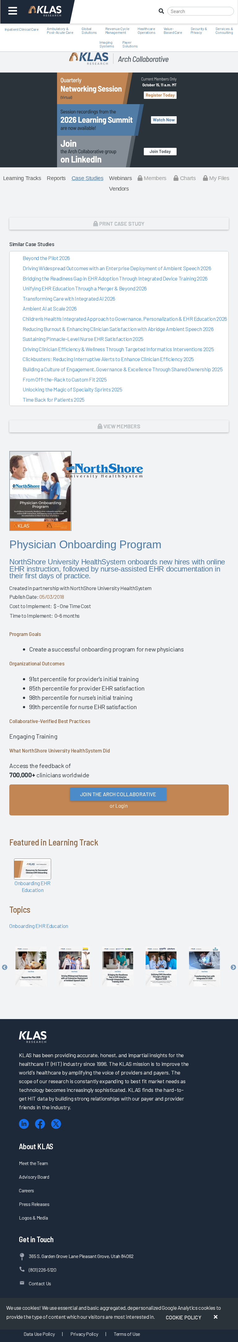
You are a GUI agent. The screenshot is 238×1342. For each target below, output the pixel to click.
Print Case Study (121, 223)
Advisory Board (34, 1177)
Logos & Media (33, 1218)
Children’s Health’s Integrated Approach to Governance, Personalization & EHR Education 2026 (125, 319)
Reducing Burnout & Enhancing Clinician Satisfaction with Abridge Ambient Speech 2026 (118, 329)
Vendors (119, 189)
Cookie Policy (183, 1317)
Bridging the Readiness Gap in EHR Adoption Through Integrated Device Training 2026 (115, 278)
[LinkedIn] (24, 1124)
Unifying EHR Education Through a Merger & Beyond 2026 (85, 288)
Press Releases (34, 1204)
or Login (118, 805)
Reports (56, 178)
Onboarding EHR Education (38, 926)
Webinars (120, 178)
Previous (5, 968)
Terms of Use (127, 1334)
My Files (218, 178)
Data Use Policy (39, 1334)
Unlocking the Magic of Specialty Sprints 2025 (72, 389)
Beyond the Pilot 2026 (46, 258)
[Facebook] (40, 1124)
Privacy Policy (84, 1334)
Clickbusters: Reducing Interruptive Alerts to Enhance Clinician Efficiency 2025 (108, 359)
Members (154, 178)
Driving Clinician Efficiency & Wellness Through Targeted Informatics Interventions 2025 (118, 349)
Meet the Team (33, 1163)
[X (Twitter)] (56, 1124)
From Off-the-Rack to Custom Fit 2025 (65, 379)
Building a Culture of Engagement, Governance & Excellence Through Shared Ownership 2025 (123, 369)
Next (233, 968)
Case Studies (88, 178)
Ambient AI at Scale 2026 (50, 308)
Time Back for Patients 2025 (54, 399)
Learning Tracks (22, 178)
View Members (121, 426)
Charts (187, 178)
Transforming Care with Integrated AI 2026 (69, 298)
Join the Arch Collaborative (118, 794)
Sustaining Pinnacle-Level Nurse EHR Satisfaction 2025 (83, 339)
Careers (26, 1190)
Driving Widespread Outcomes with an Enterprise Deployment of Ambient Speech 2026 (117, 268)
